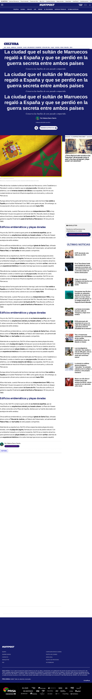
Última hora (80, 5)
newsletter (5, 659)
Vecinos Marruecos (14, 1)
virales (29, 9)
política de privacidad (52, 659)
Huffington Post (28, 691)
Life (5, 47)
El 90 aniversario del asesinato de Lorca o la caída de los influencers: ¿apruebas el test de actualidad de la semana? (83, 325)
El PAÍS (26, 688)
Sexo (71, 47)
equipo (4, 651)
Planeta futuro (70, 691)
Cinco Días (51, 691)
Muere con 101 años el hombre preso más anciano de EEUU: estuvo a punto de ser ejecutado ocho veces (83, 382)
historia (4, 451)
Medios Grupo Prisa (10, 694)
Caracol (79, 688)
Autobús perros (84, 1)
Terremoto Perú (34, 1)
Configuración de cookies (53, 651)
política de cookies (51, 654)
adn (72, 688)
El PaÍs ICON (50, 693)
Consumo (19, 47)
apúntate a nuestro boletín (78, 234)
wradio (43, 691)
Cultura (11, 44)
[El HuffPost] (47, 5)
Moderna (34, 693)
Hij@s (52, 47)
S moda (58, 693)
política (16, 9)
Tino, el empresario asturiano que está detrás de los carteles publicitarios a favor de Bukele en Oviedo (83, 338)
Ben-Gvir (42, 1)
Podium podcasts (42, 693)
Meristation (75, 693)
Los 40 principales (34, 688)
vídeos (40, 9)
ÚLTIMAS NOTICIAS (73, 9)
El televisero (48, 9)
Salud (8, 47)
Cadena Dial (57, 691)
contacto (5, 657)
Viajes (25, 47)
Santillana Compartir (52, 688)
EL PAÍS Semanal (64, 691)
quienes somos (6, 654)
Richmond (25, 693)
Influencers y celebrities (34, 47)
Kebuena (77, 691)
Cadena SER (60, 688)
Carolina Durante (50, 1)
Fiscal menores (24, 1)
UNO (38, 691)
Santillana (43, 688)
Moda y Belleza (64, 47)
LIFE (35, 9)
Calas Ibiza (68, 1)
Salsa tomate (60, 1)
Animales (13, 47)
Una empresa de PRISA (10, 689)
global (23, 9)
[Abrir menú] (2, 5)
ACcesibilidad (50, 662)
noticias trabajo (60, 9)
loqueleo (66, 693)
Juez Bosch (76, 1)
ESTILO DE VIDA (46, 47)
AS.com (66, 688)
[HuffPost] (8, 646)
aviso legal (49, 657)
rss (3, 662)
